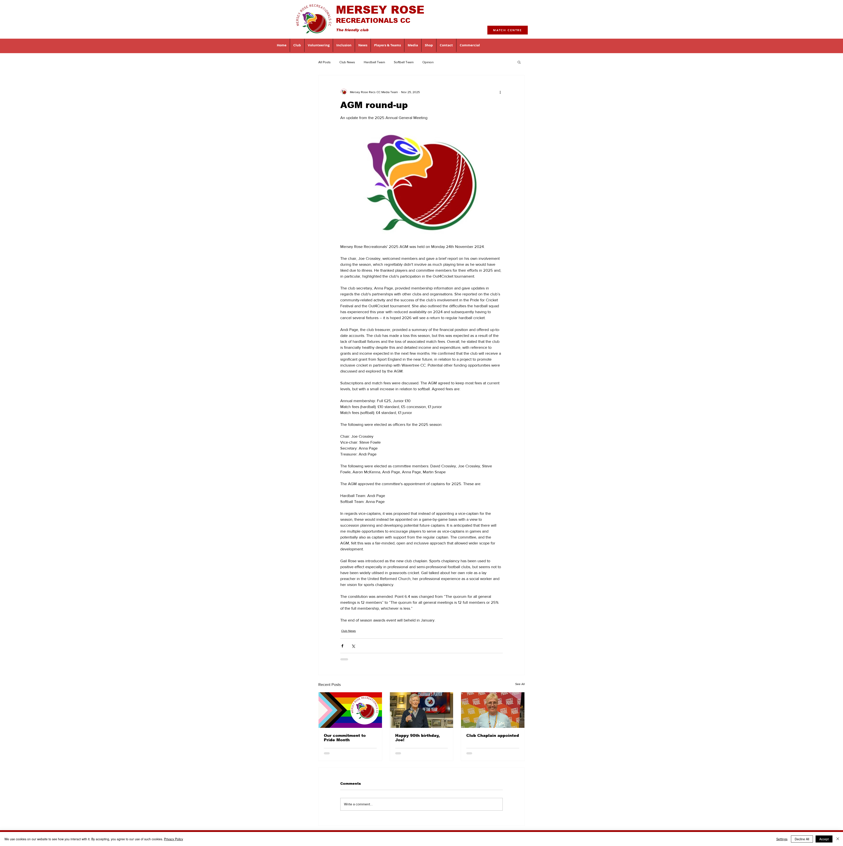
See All (520, 684)
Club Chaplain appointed (492, 735)
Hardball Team (374, 62)
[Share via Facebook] (342, 646)
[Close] (837, 838)
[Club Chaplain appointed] (492, 710)
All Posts (324, 62)
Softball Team (404, 62)
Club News (347, 62)
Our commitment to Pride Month (345, 737)
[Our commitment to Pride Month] (350, 710)
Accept (824, 839)
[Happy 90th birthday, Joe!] (421, 710)
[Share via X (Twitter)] (353, 646)
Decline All (802, 839)
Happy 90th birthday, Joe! (417, 737)
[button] (297, 45)
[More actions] (500, 92)
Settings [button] (781, 839)
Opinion (428, 62)
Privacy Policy (173, 839)
